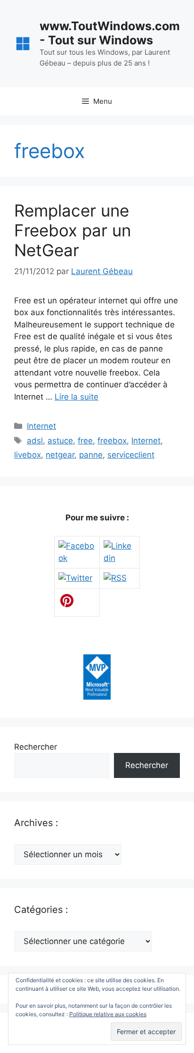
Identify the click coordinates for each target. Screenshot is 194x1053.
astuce (60, 440)
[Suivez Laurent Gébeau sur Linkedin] (120, 558)
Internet (41, 426)
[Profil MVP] (97, 697)
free (85, 440)
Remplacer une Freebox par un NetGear (72, 230)
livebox (27, 455)
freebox (112, 440)
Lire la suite (76, 396)
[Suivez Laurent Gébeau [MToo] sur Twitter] (75, 578)
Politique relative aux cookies (107, 1014)
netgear (60, 455)
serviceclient (130, 455)
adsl (35, 440)
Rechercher (35, 747)
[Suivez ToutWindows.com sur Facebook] (77, 558)
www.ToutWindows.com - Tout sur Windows (110, 33)
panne (91, 455)
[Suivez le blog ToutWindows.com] (115, 578)
